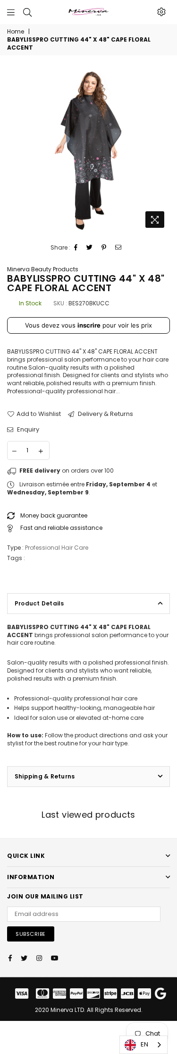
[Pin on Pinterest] (104, 248)
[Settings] (161, 12)
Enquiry (27, 429)
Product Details (39, 603)
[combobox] (143, 1045)
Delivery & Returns (104, 414)
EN (144, 1044)
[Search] (27, 12)
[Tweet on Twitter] (89, 248)
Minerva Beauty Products (42, 269)
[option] (88, 151)
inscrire (89, 325)
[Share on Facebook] (76, 248)
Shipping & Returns (45, 776)
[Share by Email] (118, 248)
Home (15, 31)
